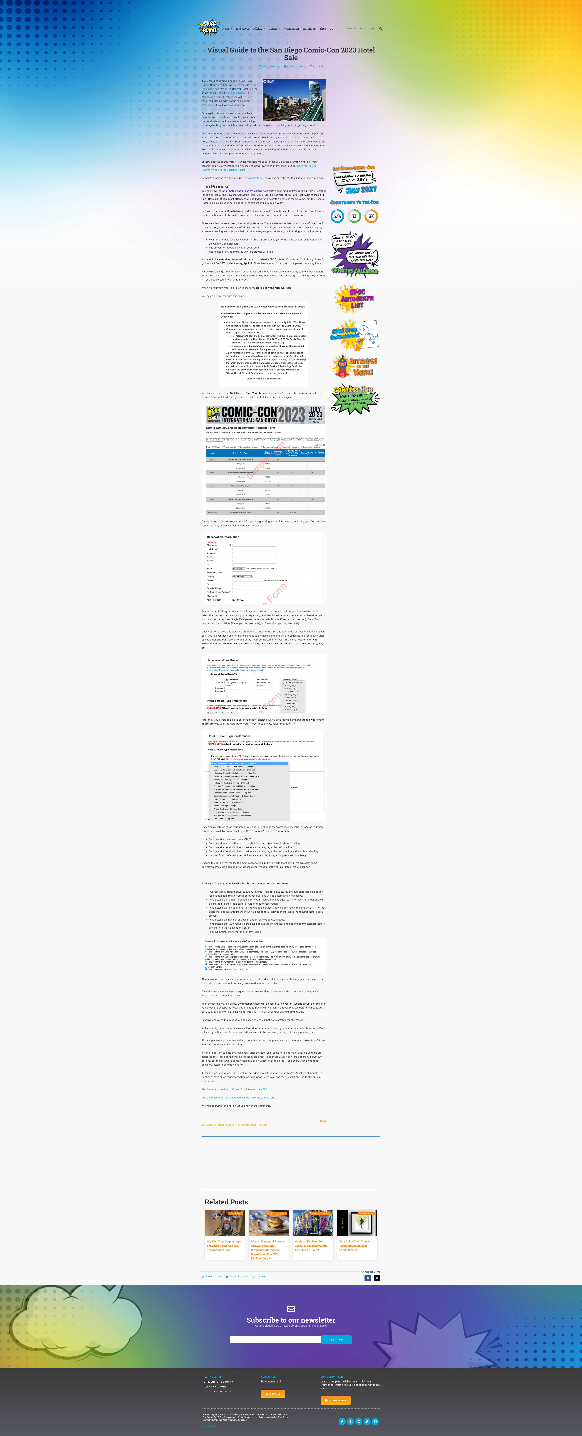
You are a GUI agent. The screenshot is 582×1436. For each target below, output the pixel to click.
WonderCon (291, 28)
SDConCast (309, 28)
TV (331, 28)
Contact (362, 28)
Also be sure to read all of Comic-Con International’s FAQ (234, 1089)
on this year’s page (297, 137)
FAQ (372, 28)
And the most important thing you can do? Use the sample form (238, 1097)
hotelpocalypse (246, 1125)
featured (210, 1125)
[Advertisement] (291, 8)
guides (230, 1125)
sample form (255, 177)
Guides (273, 28)
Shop (323, 28)
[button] (380, 28)
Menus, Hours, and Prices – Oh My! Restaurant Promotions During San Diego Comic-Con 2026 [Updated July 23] (267, 1250)
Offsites (257, 28)
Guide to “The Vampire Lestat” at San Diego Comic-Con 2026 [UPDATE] (311, 1246)
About (350, 28)
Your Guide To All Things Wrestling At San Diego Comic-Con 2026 (354, 1246)
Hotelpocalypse (235, 92)
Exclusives (242, 28)
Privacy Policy (209, 1426)
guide (221, 1125)
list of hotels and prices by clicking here (245, 190)
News (225, 28)
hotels (262, 1125)
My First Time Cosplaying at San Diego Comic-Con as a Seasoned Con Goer (224, 1246)
